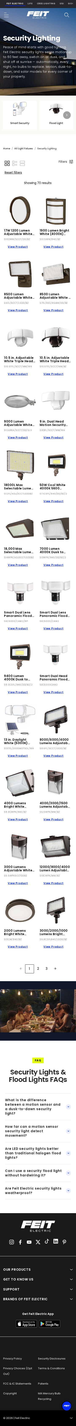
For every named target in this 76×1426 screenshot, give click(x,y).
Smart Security (19, 123)
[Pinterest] (64, 1242)
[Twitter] (38, 1242)
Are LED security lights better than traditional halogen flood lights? (33, 1153)
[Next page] (55, 968)
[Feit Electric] (38, 15)
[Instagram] (11, 1242)
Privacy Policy (12, 1359)
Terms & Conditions (51, 1368)
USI (62, 3)
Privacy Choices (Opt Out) (17, 1371)
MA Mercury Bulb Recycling (49, 1396)
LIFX (30, 3)
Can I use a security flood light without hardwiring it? (33, 1173)
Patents (43, 1384)
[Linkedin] (55, 1241)
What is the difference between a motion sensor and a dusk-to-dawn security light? (33, 1107)
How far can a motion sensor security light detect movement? (31, 1131)
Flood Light (56, 123)
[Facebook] (20, 1242)
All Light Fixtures (23, 148)
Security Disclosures (51, 1359)
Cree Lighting (46, 3)
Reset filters (13, 172)
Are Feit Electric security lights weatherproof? (33, 1190)
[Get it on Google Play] (49, 1324)
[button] (6, 15)
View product (18, 247)
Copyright (10, 1393)
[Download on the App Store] (26, 1324)
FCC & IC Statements (17, 1384)
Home (6, 148)
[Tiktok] (47, 1241)
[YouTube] (29, 1242)
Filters (63, 162)
